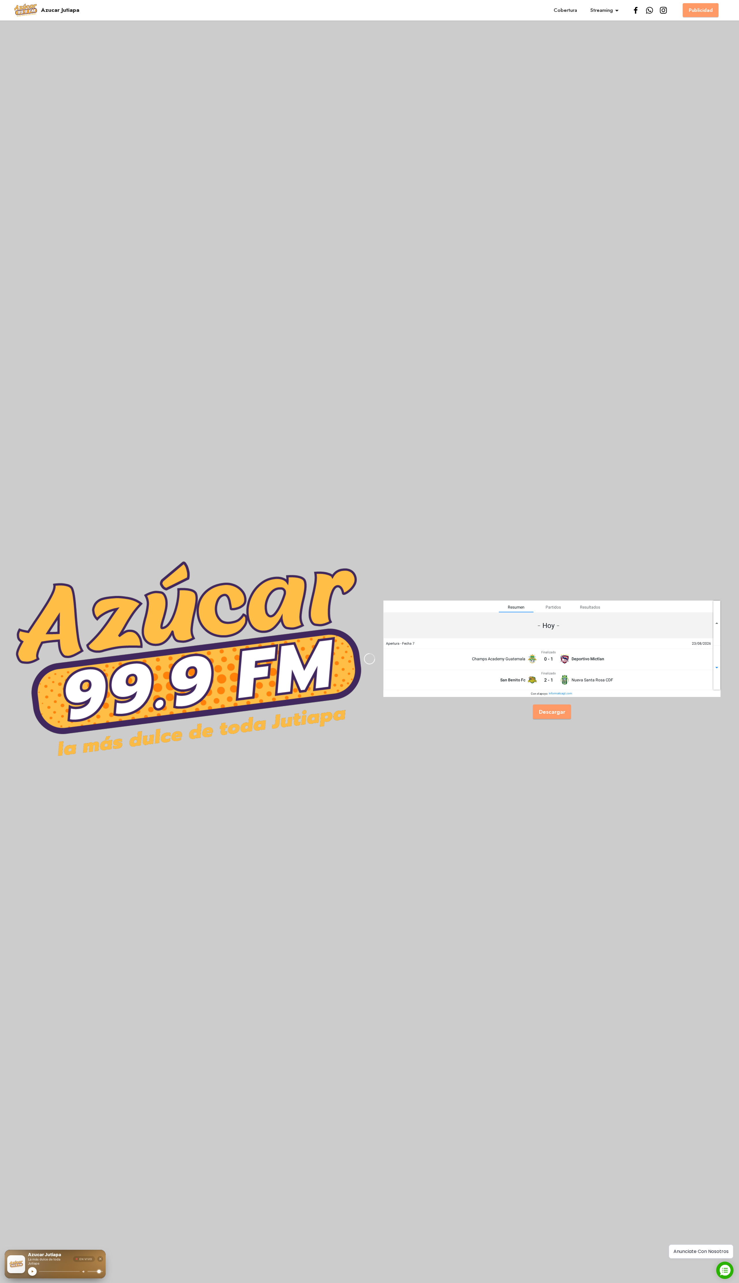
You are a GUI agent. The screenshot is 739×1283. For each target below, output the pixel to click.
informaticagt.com (560, 693)
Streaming (601, 10)
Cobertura (565, 10)
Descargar (552, 712)
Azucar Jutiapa (60, 10)
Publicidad (701, 10)
